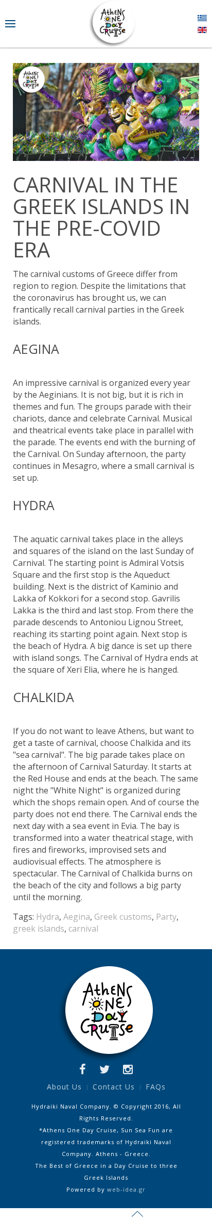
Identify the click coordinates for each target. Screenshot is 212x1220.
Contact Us (114, 1087)
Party (166, 916)
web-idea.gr (126, 1189)
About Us (64, 1087)
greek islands (38, 928)
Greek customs (123, 916)
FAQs (156, 1087)
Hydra (47, 916)
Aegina (76, 916)
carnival (83, 928)
